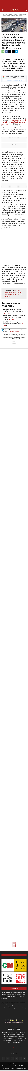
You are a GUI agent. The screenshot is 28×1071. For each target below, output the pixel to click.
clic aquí (6, 313)
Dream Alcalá (4, 14)
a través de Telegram (13, 331)
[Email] (13, 51)
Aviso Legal (8, 1063)
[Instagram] (7, 1058)
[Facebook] (6, 51)
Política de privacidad (16, 1063)
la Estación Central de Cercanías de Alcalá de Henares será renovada (13, 122)
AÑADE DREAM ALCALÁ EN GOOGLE (14, 80)
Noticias (10, 14)
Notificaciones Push (16, 1065)
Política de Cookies (6, 1065)
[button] (2, 10)
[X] (9, 51)
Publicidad (23, 1065)
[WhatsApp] (2, 51)
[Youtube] (24, 1058)
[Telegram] (16, 51)
